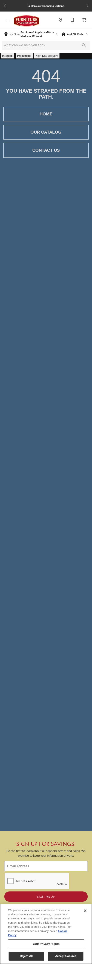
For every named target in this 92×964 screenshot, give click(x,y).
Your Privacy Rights (46, 943)
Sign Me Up (46, 896)
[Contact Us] (72, 20)
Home (46, 114)
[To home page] (26, 21)
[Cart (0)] (84, 20)
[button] (8, 20)
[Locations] (60, 20)
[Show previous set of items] (5, 6)
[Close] (85, 910)
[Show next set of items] (87, 6)
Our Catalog (46, 132)
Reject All (26, 956)
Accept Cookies (65, 956)
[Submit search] (84, 45)
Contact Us (46, 150)
